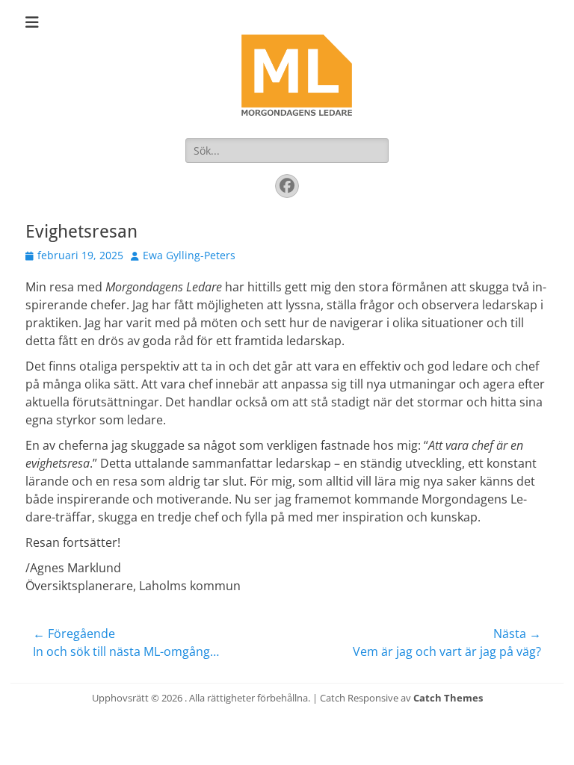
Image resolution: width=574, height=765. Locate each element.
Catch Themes (448, 697)
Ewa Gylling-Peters (189, 255)
